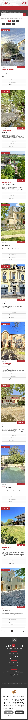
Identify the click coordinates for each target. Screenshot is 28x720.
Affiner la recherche (23, 3)
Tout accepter (19, 712)
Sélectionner (13, 82)
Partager (12, 84)
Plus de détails (13, 79)
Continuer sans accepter (14, 716)
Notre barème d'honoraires (13, 684)
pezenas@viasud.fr (14, 666)
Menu (26, 3)
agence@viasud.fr (13, 658)
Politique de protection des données (14, 683)
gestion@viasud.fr (14, 675)
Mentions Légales (4, 683)
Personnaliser (8, 712)
